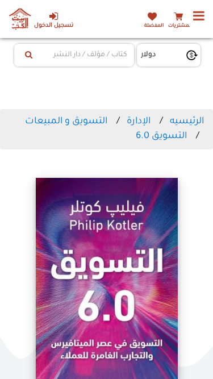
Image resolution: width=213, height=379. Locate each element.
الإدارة (139, 121)
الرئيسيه (187, 121)
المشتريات (180, 25)
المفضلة (154, 25)
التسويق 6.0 (161, 136)
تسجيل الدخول (53, 26)
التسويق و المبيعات (66, 121)
